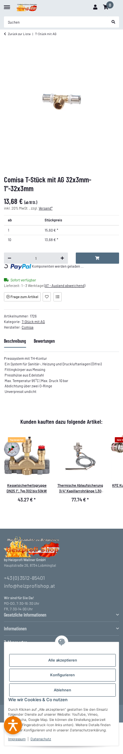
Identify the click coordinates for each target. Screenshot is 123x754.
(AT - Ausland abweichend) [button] (64, 285)
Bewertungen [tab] (44, 341)
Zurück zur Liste (19, 34)
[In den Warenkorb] (97, 258)
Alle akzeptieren (62, 660)
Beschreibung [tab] (15, 341)
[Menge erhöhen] (62, 258)
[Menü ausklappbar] (7, 5)
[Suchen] (113, 22)
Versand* (45, 208)
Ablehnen (62, 690)
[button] (95, 7)
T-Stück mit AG (33, 321)
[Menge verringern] (9, 258)
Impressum (17, 739)
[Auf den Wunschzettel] (47, 296)
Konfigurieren (62, 675)
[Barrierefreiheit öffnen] (13, 725)
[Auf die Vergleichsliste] (57, 296)
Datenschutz (41, 739)
